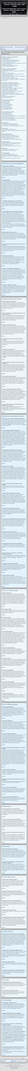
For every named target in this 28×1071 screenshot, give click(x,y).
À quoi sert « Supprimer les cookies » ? (8, 66)
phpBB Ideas (13, 1016)
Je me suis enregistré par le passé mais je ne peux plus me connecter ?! (14, 63)
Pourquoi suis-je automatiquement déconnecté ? (10, 65)
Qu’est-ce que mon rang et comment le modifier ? (10, 78)
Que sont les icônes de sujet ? (7, 109)
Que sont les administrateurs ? (7, 112)
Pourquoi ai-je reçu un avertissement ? (8, 92)
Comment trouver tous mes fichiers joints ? (9, 150)
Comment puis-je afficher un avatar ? (8, 77)
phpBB (4, 357)
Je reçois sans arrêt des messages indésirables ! (10, 124)
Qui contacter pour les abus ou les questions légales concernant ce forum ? (13, 156)
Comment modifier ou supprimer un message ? (9, 84)
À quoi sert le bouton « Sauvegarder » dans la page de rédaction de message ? (13, 95)
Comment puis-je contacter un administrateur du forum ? (11, 158)
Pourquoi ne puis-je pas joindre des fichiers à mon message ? (12, 91)
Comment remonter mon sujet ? (7, 97)
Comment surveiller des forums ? (7, 144)
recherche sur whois (6, 1029)
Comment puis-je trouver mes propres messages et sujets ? (12, 139)
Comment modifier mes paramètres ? (8, 69)
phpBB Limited (9, 1004)
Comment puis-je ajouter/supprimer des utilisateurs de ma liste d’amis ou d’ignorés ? (14, 131)
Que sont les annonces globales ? (7, 105)
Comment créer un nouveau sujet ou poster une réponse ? (11, 83)
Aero (9, 1064)
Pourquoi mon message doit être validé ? (8, 96)
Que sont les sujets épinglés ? (7, 107)
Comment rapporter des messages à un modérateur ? (11, 93)
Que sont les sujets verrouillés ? (7, 108)
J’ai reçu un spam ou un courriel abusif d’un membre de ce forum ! (13, 125)
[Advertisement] (14, 31)
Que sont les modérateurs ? (6, 113)
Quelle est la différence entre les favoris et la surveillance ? (11, 142)
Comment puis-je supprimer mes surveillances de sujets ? (11, 145)
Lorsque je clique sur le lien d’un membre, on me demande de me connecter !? (13, 80)
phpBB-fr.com (16, 1067)
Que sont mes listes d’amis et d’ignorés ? (9, 129)
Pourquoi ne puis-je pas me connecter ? (8, 62)
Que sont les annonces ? (6, 106)
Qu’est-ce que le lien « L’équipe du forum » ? (9, 120)
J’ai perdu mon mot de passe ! (7, 64)
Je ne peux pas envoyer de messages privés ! (9, 123)
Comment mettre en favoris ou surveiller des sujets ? (10, 143)
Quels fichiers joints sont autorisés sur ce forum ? (10, 149)
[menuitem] (3, 47)
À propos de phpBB (11, 1008)
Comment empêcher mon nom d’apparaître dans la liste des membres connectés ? (13, 71)
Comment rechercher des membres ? (8, 138)
